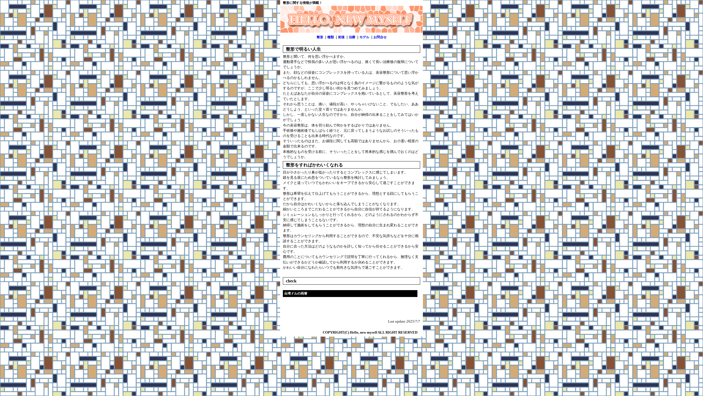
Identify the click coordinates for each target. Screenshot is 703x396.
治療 (352, 37)
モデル (364, 37)
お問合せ (380, 37)
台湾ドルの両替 (295, 293)
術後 (341, 37)
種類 (330, 37)
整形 (320, 37)
